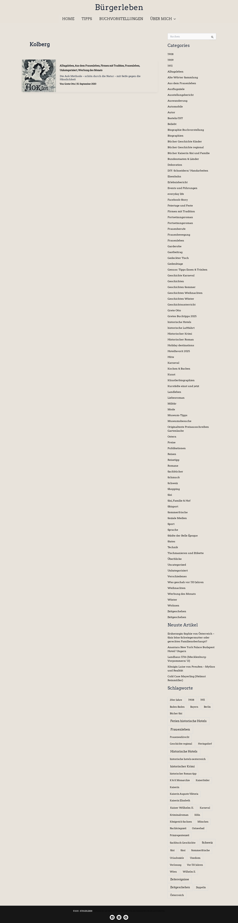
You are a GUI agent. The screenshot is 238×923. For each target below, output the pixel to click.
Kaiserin (174, 787)
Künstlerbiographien (181, 380)
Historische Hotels (183, 751)
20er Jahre (176, 699)
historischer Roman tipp (183, 773)
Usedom (195, 857)
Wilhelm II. (189, 871)
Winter (172, 599)
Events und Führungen (182, 188)
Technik (173, 547)
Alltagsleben (67, 65)
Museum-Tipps (177, 415)
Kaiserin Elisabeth (180, 800)
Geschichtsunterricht (182, 304)
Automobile (175, 106)
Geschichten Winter (181, 298)
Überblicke (175, 558)
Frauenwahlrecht (179, 737)
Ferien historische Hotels (188, 721)
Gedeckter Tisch (178, 258)
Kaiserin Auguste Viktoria (184, 794)
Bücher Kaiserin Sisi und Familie (189, 153)
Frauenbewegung (179, 234)
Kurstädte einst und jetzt (183, 386)
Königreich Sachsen (181, 821)
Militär (172, 403)
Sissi (183, 850)
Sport (171, 523)
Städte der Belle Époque (183, 535)
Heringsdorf (205, 743)
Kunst (171, 374)
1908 (171, 54)
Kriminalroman (179, 814)
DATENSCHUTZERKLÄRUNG (116, 911)
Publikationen (177, 448)
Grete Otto (174, 310)
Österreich (177, 895)
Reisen (172, 454)
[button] (174, 19)
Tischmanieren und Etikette (186, 553)
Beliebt (172, 124)
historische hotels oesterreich (188, 759)
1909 (171, 59)
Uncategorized (177, 564)
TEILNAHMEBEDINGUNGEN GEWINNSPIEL (147, 911)
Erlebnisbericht (178, 182)
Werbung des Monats (90, 70)
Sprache (173, 529)
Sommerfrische (178, 512)
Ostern (172, 436)
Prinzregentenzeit (179, 835)
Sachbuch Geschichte (183, 842)
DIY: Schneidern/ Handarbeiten (188, 170)
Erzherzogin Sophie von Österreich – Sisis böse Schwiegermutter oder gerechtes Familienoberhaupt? (191, 637)
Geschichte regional (181, 743)
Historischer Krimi (180, 333)
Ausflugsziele (176, 89)
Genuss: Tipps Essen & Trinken (187, 269)
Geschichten (176, 281)
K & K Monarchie (180, 780)
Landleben (174, 391)
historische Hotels (179, 322)
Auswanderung (177, 100)
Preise (172, 442)
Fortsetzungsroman (180, 217)
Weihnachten (177, 588)
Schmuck (174, 477)
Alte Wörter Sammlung (183, 77)
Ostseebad (198, 828)
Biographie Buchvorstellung (186, 129)
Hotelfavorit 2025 (179, 351)
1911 (170, 65)
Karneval (173, 362)
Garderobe (174, 246)
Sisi (170, 494)
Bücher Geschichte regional (186, 147)
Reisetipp (173, 459)
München (203, 821)
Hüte (171, 357)
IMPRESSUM (98, 911)
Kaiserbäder (203, 780)
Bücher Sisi (176, 713)
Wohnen (173, 605)
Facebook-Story (178, 199)
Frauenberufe (177, 228)
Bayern (194, 707)
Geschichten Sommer (182, 287)
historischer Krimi (182, 766)
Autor (171, 112)
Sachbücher (175, 471)
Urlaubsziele (177, 858)
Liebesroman (176, 397)
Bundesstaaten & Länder (183, 158)
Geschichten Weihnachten (185, 292)
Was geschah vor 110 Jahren (186, 582)
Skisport (173, 506)
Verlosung (175, 865)
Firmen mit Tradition (112, 65)
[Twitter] (125, 917)
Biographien (175, 135)
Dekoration (175, 164)
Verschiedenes (177, 576)
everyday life (176, 193)
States (171, 541)
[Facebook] (112, 917)
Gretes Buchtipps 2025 (182, 316)
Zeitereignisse (179, 879)
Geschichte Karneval (181, 275)
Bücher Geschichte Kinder (185, 141)
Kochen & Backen (179, 368)
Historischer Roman (181, 339)
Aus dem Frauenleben (87, 65)
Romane (173, 465)
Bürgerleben (119, 7)
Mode (171, 409)
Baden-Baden (177, 707)
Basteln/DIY (175, 118)
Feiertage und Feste (180, 205)
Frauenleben (132, 65)
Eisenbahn (174, 176)
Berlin (207, 706)
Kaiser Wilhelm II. (182, 807)
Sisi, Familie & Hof (179, 500)
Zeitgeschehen (177, 611)
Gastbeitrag (175, 252)
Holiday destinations (181, 345)
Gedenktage (175, 263)
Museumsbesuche (179, 421)
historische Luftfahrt (181, 327)
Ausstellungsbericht (181, 94)
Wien (173, 871)
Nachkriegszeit (178, 828)
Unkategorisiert (68, 70)
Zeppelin (201, 887)
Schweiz (173, 483)
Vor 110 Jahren (195, 865)
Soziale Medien (177, 518)
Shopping (174, 489)
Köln (197, 814)
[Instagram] (119, 917)
